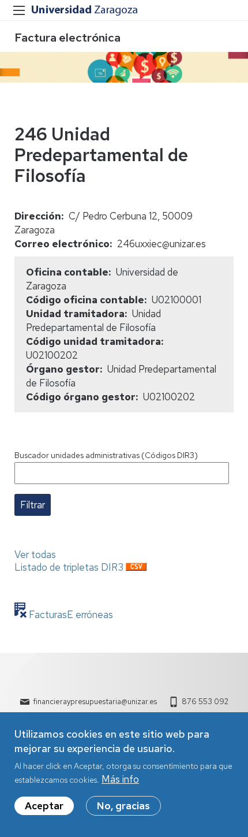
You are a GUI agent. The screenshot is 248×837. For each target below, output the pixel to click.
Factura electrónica (67, 37)
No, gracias (123, 805)
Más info (120, 779)
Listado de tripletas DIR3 (68, 567)
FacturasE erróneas (70, 614)
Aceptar (44, 805)
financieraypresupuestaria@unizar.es (95, 701)
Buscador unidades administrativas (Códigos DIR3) (106, 455)
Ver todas (35, 554)
